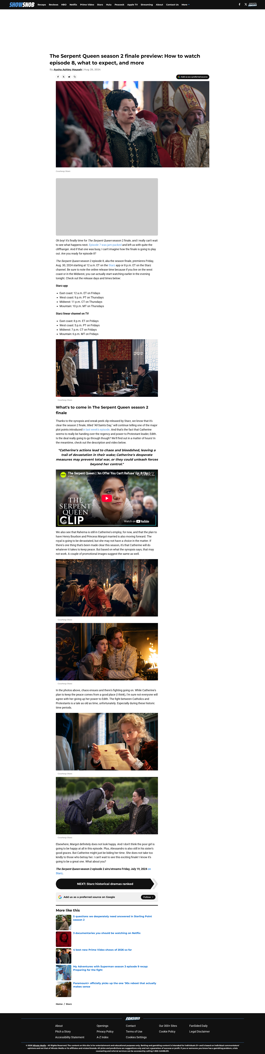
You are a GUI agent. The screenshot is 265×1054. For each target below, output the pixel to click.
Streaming (147, 4)
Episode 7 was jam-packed (105, 244)
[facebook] (239, 4)
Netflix (73, 4)
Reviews (53, 4)
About (159, 4)
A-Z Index (102, 1037)
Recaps (42, 4)
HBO (64, 4)
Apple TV (132, 4)
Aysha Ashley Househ (68, 69)
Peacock (119, 4)
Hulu (109, 4)
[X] (246, 4)
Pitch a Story (63, 1031)
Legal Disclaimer (199, 1031)
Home (59, 1004)
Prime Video (87, 4)
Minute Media (39, 1045)
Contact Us (172, 4)
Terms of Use (134, 1031)
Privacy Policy (105, 1031)
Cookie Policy (167, 1031)
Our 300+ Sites (168, 1025)
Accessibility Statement (69, 1037)
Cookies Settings (136, 1037)
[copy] (75, 77)
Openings (102, 1025)
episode (105, 429)
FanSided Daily (198, 1025)
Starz (100, 4)
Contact (131, 1025)
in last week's (91, 429)
